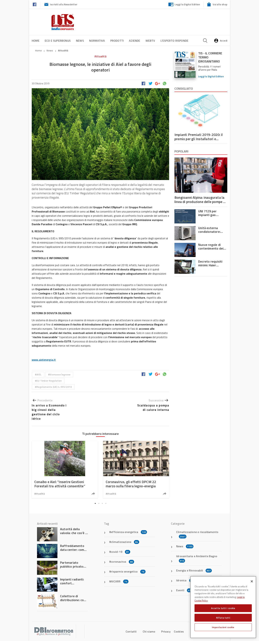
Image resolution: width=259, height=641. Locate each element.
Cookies (179, 631)
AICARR (119, 581)
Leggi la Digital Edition (187, 4)
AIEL (38, 374)
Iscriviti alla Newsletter (63, 4)
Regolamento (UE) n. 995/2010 (54, 387)
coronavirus (122, 561)
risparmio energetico (127, 571)
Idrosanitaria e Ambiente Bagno (196, 558)
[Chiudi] (252, 581)
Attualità (63, 50)
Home (35, 40)
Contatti (131, 631)
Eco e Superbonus (58, 40)
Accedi (223, 40)
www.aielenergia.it (44, 360)
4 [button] (105, 503)
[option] (64, 469)
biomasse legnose (60, 374)
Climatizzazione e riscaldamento (197, 534)
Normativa (97, 40)
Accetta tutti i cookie (223, 608)
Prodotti (117, 40)
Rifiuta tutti (223, 617)
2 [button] (98, 503)
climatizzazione (124, 542)
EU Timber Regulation (49, 380)
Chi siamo (149, 631)
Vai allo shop (220, 4)
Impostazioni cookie (223, 627)
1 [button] (95, 503)
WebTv (150, 40)
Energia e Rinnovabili (193, 570)
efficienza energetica (128, 532)
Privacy (165, 631)
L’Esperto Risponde (175, 40)
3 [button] (102, 503)
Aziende (134, 40)
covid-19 (120, 552)
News (80, 40)
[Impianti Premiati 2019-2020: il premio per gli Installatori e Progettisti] (200, 112)
